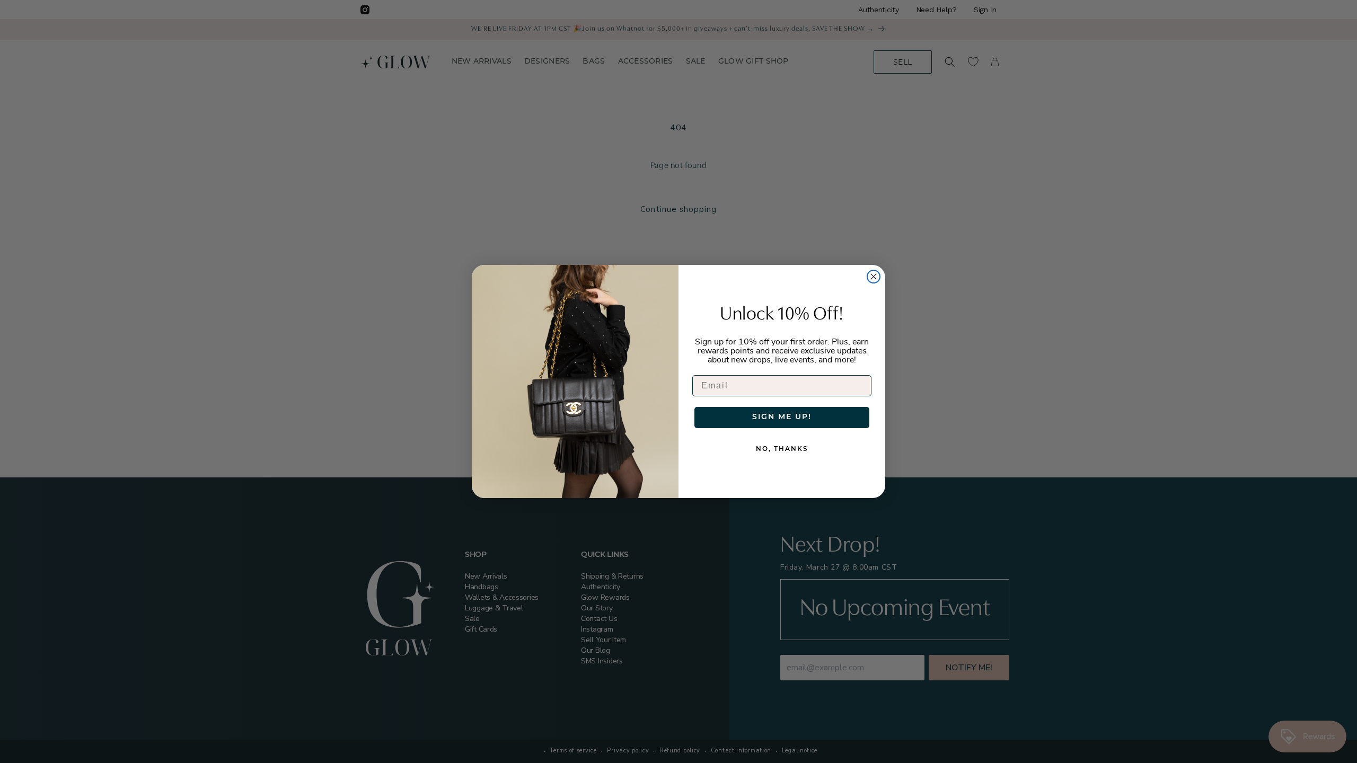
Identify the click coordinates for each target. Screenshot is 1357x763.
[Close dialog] (873, 276)
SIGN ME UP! (782, 417)
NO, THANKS (782, 449)
